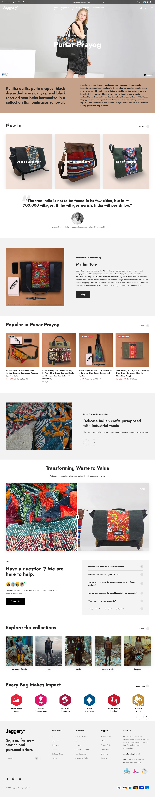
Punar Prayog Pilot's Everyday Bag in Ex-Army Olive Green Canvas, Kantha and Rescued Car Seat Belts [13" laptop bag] (58, 374)
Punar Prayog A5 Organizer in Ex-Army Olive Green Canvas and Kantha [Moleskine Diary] (132, 373)
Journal (54, 758)
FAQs (103, 740)
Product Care (106, 736)
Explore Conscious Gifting (81, 2)
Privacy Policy (106, 745)
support (139, 2)
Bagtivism (65, 7)
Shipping (104, 754)
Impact (86, 7)
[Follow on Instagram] (13, 779)
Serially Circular (81, 736)
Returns (104, 758)
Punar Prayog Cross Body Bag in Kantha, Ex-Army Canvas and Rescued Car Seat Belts (22, 373)
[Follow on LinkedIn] (19, 779)
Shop (56, 7)
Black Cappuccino (81, 754)
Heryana (78, 745)
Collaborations (98, 7)
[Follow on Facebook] (7, 779)
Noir (76, 740)
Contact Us (15, 601)
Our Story (76, 7)
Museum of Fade (81, 758)
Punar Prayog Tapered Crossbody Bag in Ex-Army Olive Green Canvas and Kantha (95, 373)
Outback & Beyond (82, 749)
